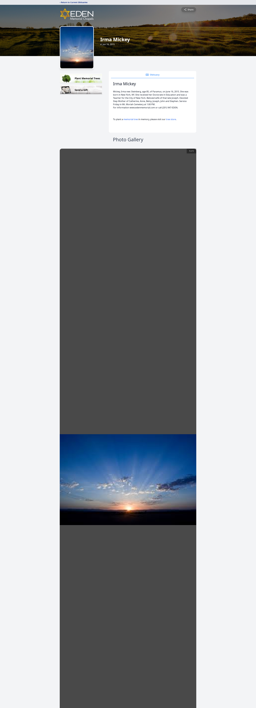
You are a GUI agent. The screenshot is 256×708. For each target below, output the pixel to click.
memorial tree (130, 119)
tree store (171, 119)
